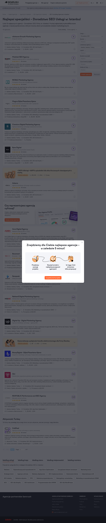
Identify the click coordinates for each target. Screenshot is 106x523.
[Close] (82, 242)
